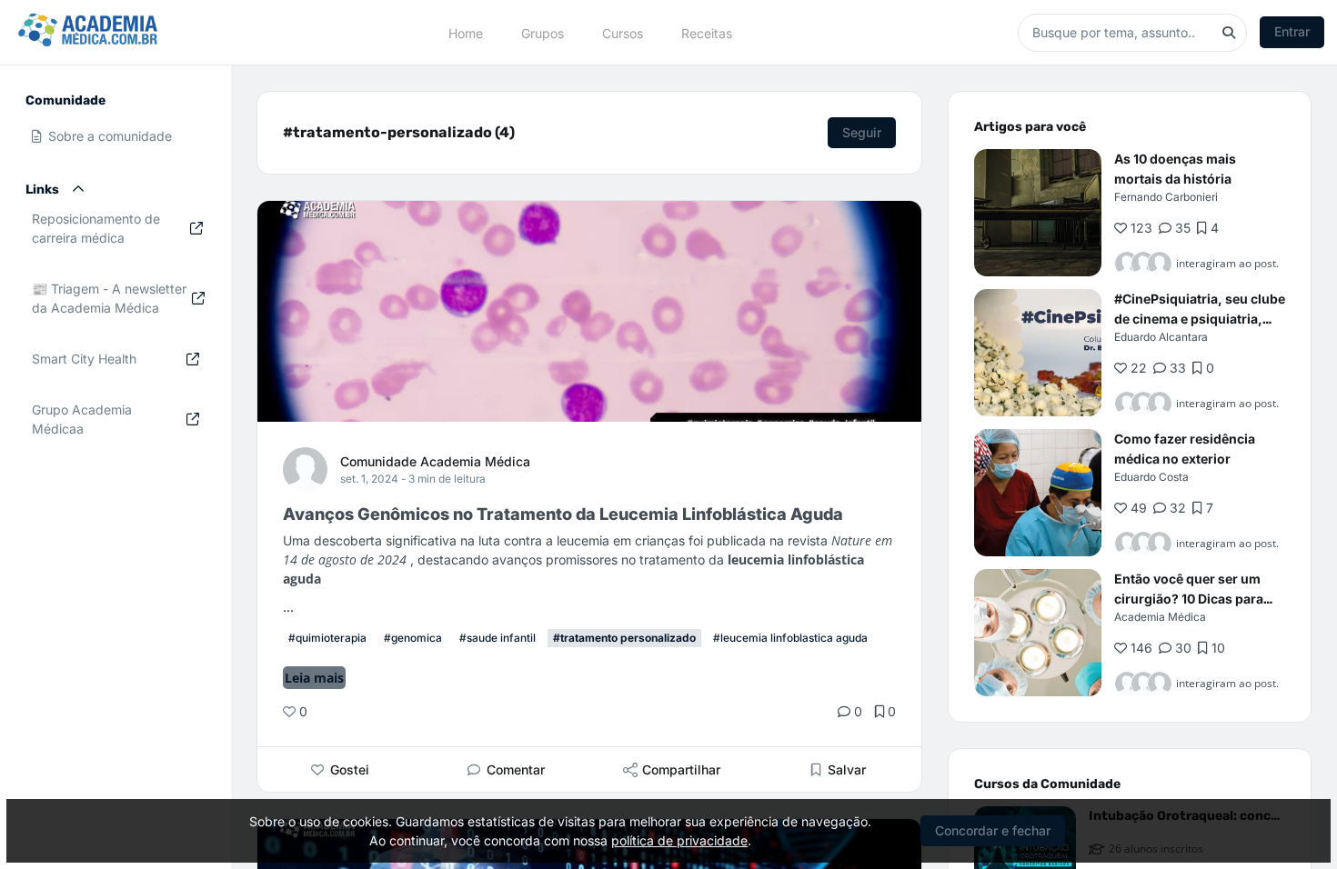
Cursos (622, 32)
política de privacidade (679, 840)
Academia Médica (1160, 617)
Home (465, 32)
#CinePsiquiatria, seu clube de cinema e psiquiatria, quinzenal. (1199, 318)
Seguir (861, 132)
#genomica (413, 637)
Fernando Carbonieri (1166, 197)
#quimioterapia (327, 637)
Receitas (706, 32)
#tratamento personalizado (624, 637)
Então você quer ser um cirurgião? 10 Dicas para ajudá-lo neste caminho (1188, 598)
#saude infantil (497, 637)
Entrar (1292, 31)
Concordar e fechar (992, 830)
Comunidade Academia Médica (435, 461)
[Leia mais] (1037, 212)
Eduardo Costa (1151, 477)
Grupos (542, 32)
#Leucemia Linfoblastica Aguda (790, 637)
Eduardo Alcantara (1161, 337)
